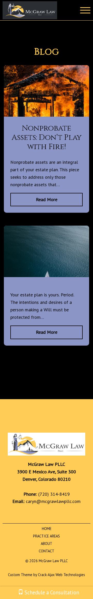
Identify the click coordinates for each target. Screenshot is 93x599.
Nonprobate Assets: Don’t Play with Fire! (47, 137)
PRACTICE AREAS (46, 536)
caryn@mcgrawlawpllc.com (53, 501)
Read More (46, 199)
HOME (46, 528)
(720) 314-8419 (54, 494)
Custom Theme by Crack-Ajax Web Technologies (46, 574)
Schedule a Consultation (51, 592)
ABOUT (46, 543)
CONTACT (46, 551)
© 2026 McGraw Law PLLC (46, 561)
